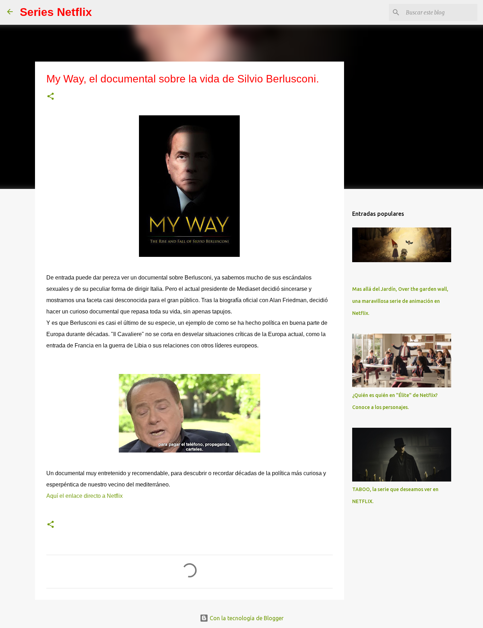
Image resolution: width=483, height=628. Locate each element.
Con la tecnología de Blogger (246, 618)
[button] (50, 96)
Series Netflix (56, 12)
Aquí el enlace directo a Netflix (84, 496)
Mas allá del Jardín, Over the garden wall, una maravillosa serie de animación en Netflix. (400, 301)
